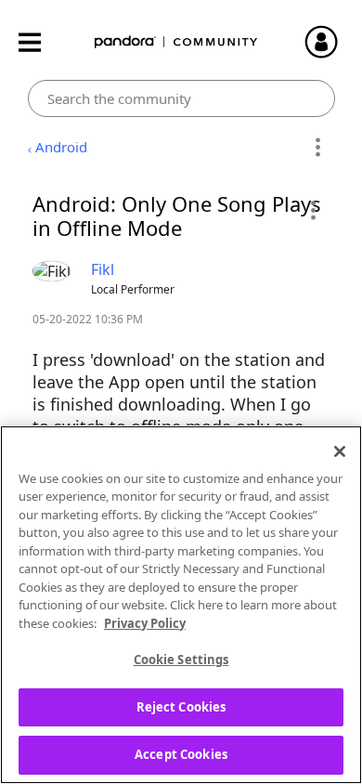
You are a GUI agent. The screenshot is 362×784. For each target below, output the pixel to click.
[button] (312, 210)
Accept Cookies (181, 754)
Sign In (329, 41)
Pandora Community (176, 42)
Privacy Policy (145, 623)
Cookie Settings (181, 659)
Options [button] (318, 147)
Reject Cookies (181, 707)
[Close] (339, 451)
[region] (181, 604)
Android (61, 146)
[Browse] (39, 42)
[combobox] (181, 98)
